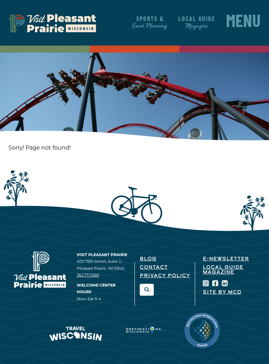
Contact (154, 267)
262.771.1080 (88, 275)
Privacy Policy (165, 276)
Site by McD (222, 292)
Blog (148, 259)
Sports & (150, 22)
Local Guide (196, 22)
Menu (243, 23)
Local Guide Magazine (223, 270)
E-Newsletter (226, 259)
